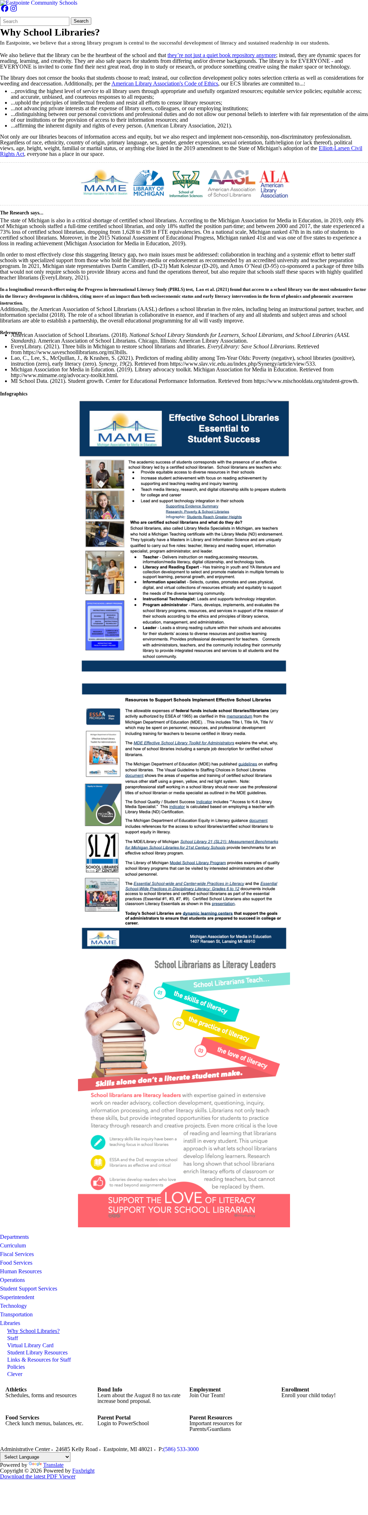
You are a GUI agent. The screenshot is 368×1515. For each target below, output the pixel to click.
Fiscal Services (17, 1254)
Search (81, 21)
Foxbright (83, 1471)
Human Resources (21, 1271)
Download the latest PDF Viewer (37, 1476)
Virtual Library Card (30, 1345)
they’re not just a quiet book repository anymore (221, 55)
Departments (14, 1237)
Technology (13, 1306)
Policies (16, 1367)
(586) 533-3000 (181, 1449)
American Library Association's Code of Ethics (164, 83)
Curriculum (13, 1245)
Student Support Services (28, 1288)
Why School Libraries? (33, 1331)
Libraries (10, 1323)
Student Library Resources (37, 1352)
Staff (12, 1338)
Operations (12, 1280)
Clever (14, 1374)
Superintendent (17, 1297)
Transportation (16, 1314)
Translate (53, 1465)
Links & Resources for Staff (39, 1360)
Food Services (16, 1263)
